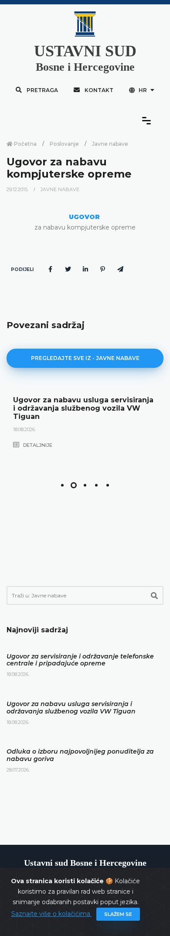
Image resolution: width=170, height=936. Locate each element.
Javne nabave (110, 144)
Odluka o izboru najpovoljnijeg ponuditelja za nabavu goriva (80, 755)
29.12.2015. (18, 189)
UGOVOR (84, 217)
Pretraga (41, 90)
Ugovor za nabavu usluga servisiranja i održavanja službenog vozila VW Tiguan (83, 408)
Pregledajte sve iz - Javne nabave (85, 358)
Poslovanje (64, 144)
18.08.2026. (24, 429)
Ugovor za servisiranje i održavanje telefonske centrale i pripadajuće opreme (80, 660)
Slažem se (118, 914)
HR (143, 90)
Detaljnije (37, 445)
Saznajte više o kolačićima (51, 914)
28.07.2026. (18, 770)
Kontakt (98, 90)
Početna (25, 144)
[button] (62, 485)
